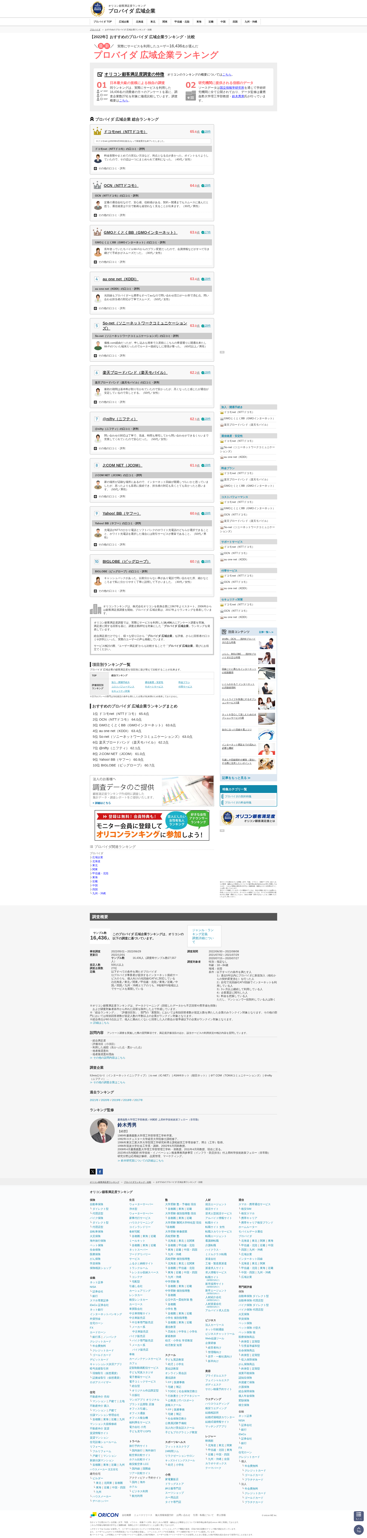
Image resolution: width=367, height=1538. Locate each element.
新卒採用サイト (214, 1285)
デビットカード (99, 1359)
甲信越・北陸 (100, 873)
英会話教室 (172, 1368)
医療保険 (95, 1254)
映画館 (209, 1440)
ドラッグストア (174, 1483)
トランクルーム (138, 1267)
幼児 (170, 1364)
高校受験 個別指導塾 (177, 1258)
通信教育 (170, 1326)
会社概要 (126, 1515)
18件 (207, 131)
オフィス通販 (137, 1413)
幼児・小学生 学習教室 (179, 1340)
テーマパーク (213, 1467)
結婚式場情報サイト (217, 1421)
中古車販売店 (137, 1317)
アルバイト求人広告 (217, 1310)
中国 (95, 885)
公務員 (172, 1400)
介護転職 (210, 1245)
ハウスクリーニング (141, 1222)
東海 (95, 877)
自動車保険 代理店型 (251, 1300)
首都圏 (97, 1419)
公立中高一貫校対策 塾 (179, 1299)
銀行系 (97, 1336)
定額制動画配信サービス (144, 1367)
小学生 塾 (171, 1308)
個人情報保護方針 (164, 1515)
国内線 (136, 1468)
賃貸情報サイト (99, 1433)
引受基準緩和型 (250, 1345)
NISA (93, 1286)
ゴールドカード (102, 1355)
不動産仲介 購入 (99, 1405)
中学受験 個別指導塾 (177, 1290)
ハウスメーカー (102, 1496)
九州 (122, 1419)
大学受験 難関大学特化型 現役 (183, 1222)
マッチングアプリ (216, 1426)
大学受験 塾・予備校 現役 (180, 1204)
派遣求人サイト (214, 1267)
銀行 (95, 1296)
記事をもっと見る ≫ (236, 777)
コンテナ (137, 1276)
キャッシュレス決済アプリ (106, 1364)
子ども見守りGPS (140, 1431)
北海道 (96, 861)
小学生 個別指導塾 (176, 1317)
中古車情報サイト (140, 1313)
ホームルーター (248, 1226)
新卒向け (213, 1361)
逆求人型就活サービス (218, 1213)
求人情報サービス (216, 1272)
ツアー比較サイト (140, 1473)
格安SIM (246, 1208)
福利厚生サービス (140, 1422)
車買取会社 (136, 1308)
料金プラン (184, 682)
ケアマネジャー (190, 1395)
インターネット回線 (251, 1258)
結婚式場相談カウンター (220, 1417)
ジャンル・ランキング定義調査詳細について (203, 936)
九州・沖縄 (99, 893)
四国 (95, 889)
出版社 (136, 1395)
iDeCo (242, 1434)
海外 (142, 1482)
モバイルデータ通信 (251, 1231)
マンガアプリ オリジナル (144, 1399)
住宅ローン (96, 1323)
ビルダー (98, 1478)
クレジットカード (100, 1341)
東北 (95, 865)
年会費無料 (99, 1345)
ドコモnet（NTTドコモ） (125, 132)
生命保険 (95, 1249)
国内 (134, 1482)
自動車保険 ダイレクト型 (254, 1296)
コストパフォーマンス (122, 686)
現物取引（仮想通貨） (106, 1373)
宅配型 (136, 1281)
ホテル (133, 1486)
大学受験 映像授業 (176, 1231)
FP (169, 1382)
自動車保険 (96, 1204)
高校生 (172, 1331)
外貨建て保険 (247, 1382)
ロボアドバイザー (100, 1382)
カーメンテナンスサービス (145, 1358)
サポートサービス (154, 686)
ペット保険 (96, 1245)
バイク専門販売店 (142, 1340)
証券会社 (98, 1291)
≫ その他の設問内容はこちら (107, 1057)
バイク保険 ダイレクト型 (254, 1305)
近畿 (95, 881)
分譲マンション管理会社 (104, 1414)
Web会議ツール (214, 1338)
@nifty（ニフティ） (120, 419)
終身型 (245, 1341)
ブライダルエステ (216, 1375)
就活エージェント (216, 1204)
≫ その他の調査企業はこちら (107, 1082)
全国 (226, 1459)
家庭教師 (170, 1336)
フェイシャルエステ (217, 1380)
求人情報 (221, 1515)
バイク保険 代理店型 (251, 1309)
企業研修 (210, 1342)
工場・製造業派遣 (216, 1263)
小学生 (193, 1331)
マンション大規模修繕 (103, 1423)
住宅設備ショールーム (103, 1442)
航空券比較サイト (140, 1455)
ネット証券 (96, 1282)
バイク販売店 (137, 1336)
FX (91, 1327)
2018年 (127, 1100)
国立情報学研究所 (232, 87)
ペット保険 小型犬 (250, 1327)
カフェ (133, 1363)
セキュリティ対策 (120, 691)
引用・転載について (203, 1515)
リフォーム (96, 1446)
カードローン (98, 1332)
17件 (207, 232)
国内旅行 (137, 1450)
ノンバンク (110, 1336)
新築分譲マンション (102, 1460)
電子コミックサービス (142, 1381)
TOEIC (172, 1391)
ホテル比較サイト (140, 1459)
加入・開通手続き (120, 682)
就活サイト (212, 1208)
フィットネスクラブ (177, 1446)
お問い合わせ (183, 1515)
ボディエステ (213, 1384)
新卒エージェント (216, 1291)
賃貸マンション (99, 1437)
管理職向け (214, 1352)
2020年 (105, 1100)
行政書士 (173, 1395)
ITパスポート (186, 1400)
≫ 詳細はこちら (99, 1022)
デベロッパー (101, 1501)
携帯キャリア (249, 1217)
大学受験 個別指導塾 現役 (180, 1213)
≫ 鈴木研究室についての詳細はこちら (141, 1160)
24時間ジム (172, 1451)
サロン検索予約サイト (218, 1389)
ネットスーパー (138, 1249)
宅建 (170, 1386)
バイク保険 (96, 1217)
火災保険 (95, 1236)
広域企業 (97, 857)
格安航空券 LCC (139, 1463)
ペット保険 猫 (247, 1332)
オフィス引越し (138, 1408)
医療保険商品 (247, 1336)
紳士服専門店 (173, 1488)
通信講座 (170, 1377)
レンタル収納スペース (145, 1272)
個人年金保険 (247, 1395)
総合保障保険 (247, 1391)
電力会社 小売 (137, 1426)
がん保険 (95, 1258)
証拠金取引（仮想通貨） (107, 1377)
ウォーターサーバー (141, 1204)
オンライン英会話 (176, 1373)
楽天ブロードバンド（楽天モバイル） (135, 372)
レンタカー (136, 1295)
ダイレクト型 (101, 1208)
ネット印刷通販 (214, 1329)
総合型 (136, 1385)
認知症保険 (245, 1377)
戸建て (113, 1401)
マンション (99, 1401)
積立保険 (244, 1405)
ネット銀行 (96, 1309)
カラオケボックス (216, 1463)
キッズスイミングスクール (180, 1460)
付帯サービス (185, 686)
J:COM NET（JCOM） (122, 465)
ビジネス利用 (140, 1491)
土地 (122, 1401)
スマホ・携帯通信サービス (255, 1204)
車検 (132, 1354)
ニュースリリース (143, 1515)
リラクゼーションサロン (180, 1455)
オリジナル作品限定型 (145, 1390)
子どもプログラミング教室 (181, 1432)
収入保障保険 (249, 1359)
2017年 (138, 1100)
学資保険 (95, 1263)
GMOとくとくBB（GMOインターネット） (141, 232)
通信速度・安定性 (154, 682)
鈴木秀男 (238, 96)
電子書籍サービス (140, 1376)
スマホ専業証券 (99, 1300)
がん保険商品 (247, 1364)
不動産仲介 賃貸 (99, 1428)
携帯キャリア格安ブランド (257, 1222)
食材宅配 (134, 1231)
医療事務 (179, 1382)
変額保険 (244, 1400)
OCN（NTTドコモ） (121, 185)
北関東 (108, 1482)
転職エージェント (216, 1236)
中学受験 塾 (172, 1281)
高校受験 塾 (172, 1236)
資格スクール (173, 1405)
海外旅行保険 (98, 1240)
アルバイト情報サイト (218, 1217)
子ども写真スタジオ (141, 1372)
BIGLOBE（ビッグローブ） (127, 561)
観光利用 (137, 1495)
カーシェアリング (140, 1290)
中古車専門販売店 (142, 1322)
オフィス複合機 (138, 1417)
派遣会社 (210, 1258)
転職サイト (212, 1222)
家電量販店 (172, 1479)
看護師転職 (212, 1240)
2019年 (116, 1100)
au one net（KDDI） (121, 279)
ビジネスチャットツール (220, 1333)
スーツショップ (174, 1492)
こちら (226, 74)
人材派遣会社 (213, 1305)
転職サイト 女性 (215, 1226)
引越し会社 (136, 1286)
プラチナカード (254, 1479)
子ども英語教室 (174, 1359)
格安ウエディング (216, 1408)
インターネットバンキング (106, 1314)
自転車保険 (96, 1231)
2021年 (94, 1100)
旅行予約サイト (138, 1445)
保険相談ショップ (100, 1267)
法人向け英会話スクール (180, 1427)
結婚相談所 (212, 1412)
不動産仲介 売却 (99, 1396)
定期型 (256, 1341)
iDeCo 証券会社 (99, 1305)
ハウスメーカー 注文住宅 (104, 1469)
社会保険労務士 (188, 1391)
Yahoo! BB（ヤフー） (122, 513)
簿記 (178, 1386)
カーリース (136, 1304)
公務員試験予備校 (176, 1423)
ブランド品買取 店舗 (141, 1404)
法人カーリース (214, 1324)
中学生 (183, 1331)
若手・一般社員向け (220, 1356)
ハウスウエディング (217, 1403)
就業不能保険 (247, 1373)
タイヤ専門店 (173, 1501)
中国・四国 (118, 1487)
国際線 (147, 1468)
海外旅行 (150, 1450)
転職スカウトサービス (218, 1231)
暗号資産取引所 (99, 1368)
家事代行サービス (140, 1217)
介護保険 (244, 1386)
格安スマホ (248, 1213)
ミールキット (137, 1240)
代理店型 (98, 1213)
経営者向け (214, 1347)
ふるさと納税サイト (141, 1263)
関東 (95, 869)
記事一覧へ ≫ (266, 632)
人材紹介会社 (213, 1298)
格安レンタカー (138, 1299)
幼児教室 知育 (173, 1345)
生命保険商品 (247, 1350)
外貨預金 (95, 1318)
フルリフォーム (102, 1451)
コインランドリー (140, 1226)
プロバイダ (245, 1236)
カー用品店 (172, 1497)
